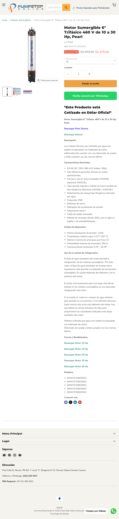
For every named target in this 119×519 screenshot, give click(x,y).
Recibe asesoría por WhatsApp (90, 96)
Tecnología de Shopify (59, 513)
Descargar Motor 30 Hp (76, 366)
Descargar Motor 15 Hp (76, 348)
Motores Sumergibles (20, 20)
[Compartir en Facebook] (66, 402)
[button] (7, 91)
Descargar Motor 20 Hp (76, 354)
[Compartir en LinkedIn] (75, 402)
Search (59, 507)
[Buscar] (66, 7)
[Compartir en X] (70, 402)
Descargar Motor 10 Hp (76, 343)
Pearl (70, 42)
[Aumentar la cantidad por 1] (89, 74)
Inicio (4, 20)
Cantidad (68, 68)
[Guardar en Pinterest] (80, 402)
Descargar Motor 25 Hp (76, 360)
